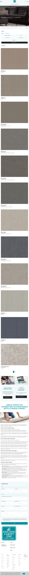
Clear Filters (7, 33)
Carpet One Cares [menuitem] (19, 558)
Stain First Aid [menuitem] (13, 559)
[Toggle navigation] (1, 1)
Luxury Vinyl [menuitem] (2, 558)
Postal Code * (3, 506)
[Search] (27, 28)
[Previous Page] (12, 372)
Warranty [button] (14, 40)
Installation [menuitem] (13, 567)
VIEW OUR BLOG (7, 397)
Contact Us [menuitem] (19, 560)
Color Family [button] (21, 37)
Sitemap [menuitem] (25, 558)
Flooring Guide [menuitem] (13, 561)
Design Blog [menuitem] (8, 567)
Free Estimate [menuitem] (2, 566)
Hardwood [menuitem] (2, 560)
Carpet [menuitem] (2, 561)
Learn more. (19, 574)
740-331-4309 (17, 4)
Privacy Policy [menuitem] (19, 565)
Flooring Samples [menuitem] (8, 560)
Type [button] (20, 35)
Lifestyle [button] (7, 37)
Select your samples (20, 396)
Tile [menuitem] (1, 564)
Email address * (17, 501)
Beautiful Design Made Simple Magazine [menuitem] (8, 564)
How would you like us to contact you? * (6, 496)
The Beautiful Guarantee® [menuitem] (13, 564)
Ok (23, 573)
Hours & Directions (4, 545)
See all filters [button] (14, 42)
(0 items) (27, 1)
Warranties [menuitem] (13, 566)
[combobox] (13, 28)
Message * (2, 511)
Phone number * (3, 501)
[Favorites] (26, 1)
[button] (25, 1)
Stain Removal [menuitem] (13, 557)
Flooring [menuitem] (2, 556)
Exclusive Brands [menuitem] (13, 569)
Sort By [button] (24, 45)
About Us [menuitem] (19, 556)
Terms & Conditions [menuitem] (19, 563)
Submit (14, 523)
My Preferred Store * (17, 506)
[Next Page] (17, 372)
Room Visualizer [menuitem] (8, 558)
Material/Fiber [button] (7, 35)
